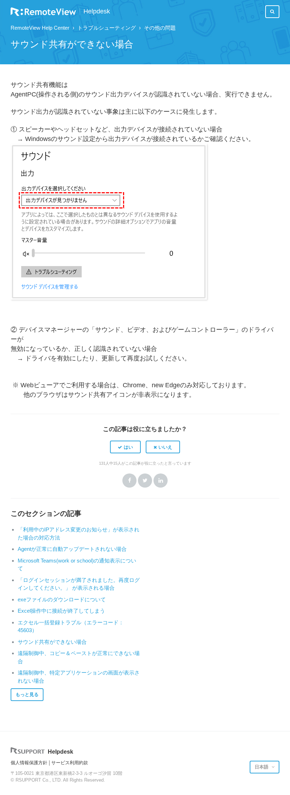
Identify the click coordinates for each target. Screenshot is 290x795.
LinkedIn (160, 480)
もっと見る (27, 694)
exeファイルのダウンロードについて (62, 599)
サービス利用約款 (69, 762)
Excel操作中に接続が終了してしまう (61, 611)
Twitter (145, 480)
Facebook (129, 480)
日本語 (262, 767)
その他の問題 (160, 28)
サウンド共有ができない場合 (52, 642)
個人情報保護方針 (29, 762)
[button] (125, 447)
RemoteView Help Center (40, 28)
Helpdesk (96, 11)
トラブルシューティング (106, 28)
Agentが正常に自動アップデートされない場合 (72, 549)
